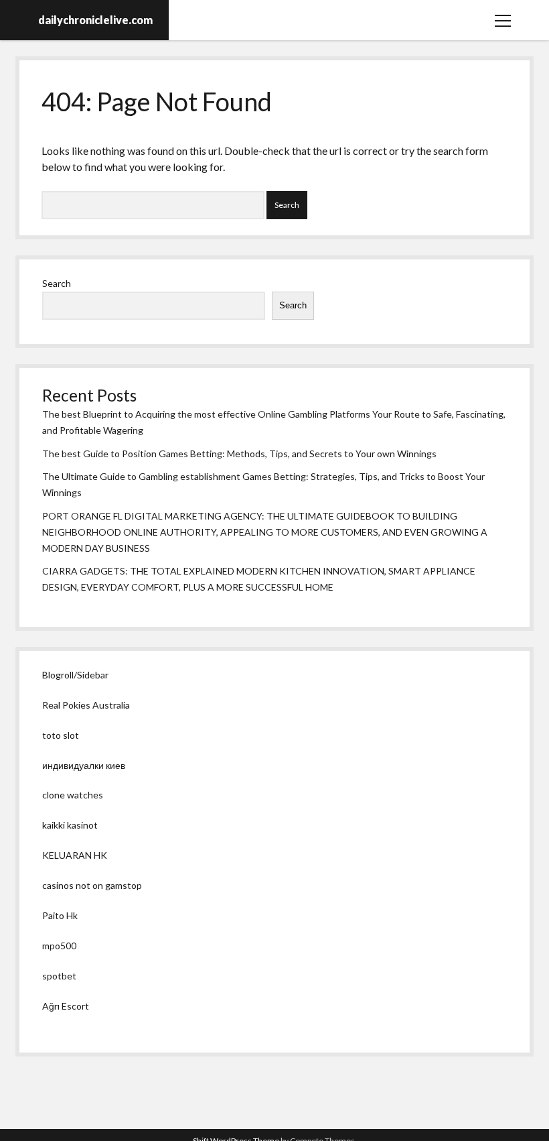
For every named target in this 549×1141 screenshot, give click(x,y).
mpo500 (59, 945)
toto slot (60, 735)
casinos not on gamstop (92, 885)
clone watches (72, 794)
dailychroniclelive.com (95, 19)
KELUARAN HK (74, 855)
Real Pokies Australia (86, 705)
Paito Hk (60, 915)
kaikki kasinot (70, 825)
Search (56, 283)
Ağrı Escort (65, 1006)
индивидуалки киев (83, 765)
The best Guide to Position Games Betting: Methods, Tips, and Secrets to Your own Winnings (239, 453)
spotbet (59, 975)
